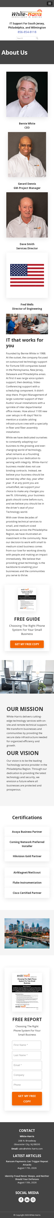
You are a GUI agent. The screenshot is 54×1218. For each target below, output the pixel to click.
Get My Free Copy (27, 644)
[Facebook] (21, 1199)
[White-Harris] (27, 13)
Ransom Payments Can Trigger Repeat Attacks (27, 1163)
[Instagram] (33, 1199)
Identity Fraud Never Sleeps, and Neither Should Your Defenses (27, 1177)
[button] (49, 3)
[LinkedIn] (27, 1199)
